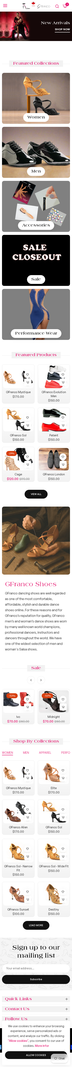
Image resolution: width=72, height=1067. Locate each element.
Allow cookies (36, 1055)
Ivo (18, 717)
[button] (27, 374)
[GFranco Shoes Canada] (36, 6)
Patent (53, 435)
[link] (36, 541)
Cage (18, 474)
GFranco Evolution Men (54, 394)
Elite (54, 788)
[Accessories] (36, 206)
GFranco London (54, 474)
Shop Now (62, 29)
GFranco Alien (18, 827)
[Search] (57, 6)
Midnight (54, 717)
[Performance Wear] (36, 314)
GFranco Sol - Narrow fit (18, 868)
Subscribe (36, 979)
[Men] (36, 152)
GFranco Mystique (18, 392)
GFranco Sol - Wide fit (54, 866)
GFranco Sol (18, 435)
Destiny (54, 909)
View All (36, 494)
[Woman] (36, 98)
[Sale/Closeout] (36, 260)
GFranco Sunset (18, 909)
